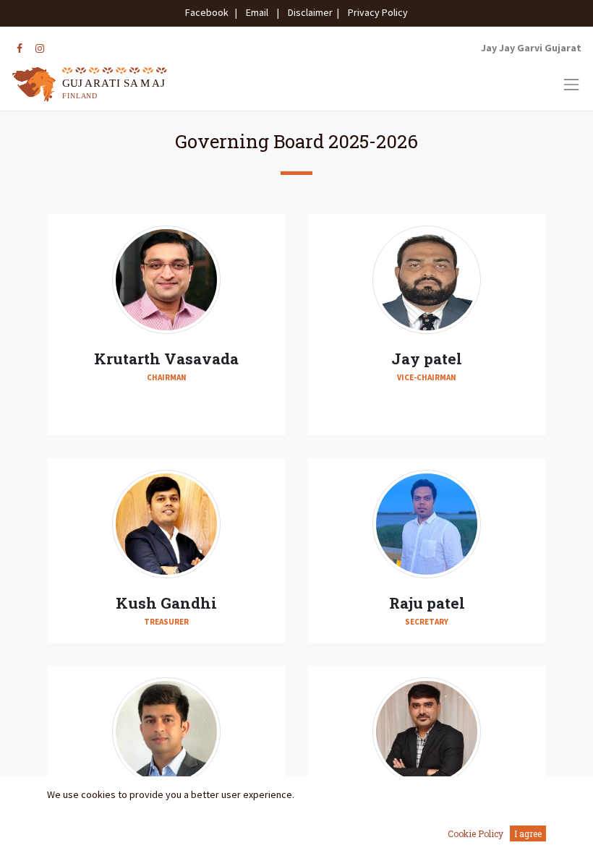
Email (257, 12)
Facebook (209, 12)
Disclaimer (308, 12)
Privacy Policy (374, 12)
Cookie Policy (475, 833)
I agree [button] (528, 833)
